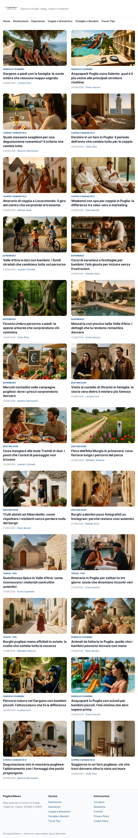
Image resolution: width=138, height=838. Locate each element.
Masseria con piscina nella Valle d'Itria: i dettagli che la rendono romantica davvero (101, 328)
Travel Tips (108, 21)
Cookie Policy (101, 820)
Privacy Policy (101, 816)
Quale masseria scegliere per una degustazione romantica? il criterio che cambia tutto (33, 141)
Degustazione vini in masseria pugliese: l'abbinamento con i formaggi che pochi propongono (33, 769)
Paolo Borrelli (92, 210)
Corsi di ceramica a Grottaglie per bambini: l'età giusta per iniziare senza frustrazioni (100, 264)
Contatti (98, 811)
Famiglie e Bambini (86, 21)
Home (6, 21)
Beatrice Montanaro (28, 150)
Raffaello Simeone (95, 460)
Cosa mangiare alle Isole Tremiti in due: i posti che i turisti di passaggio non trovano (34, 455)
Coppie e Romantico (60, 21)
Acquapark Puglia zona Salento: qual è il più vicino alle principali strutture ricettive (102, 78)
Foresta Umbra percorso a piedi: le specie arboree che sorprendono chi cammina (31, 328)
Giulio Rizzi (91, 146)
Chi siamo (99, 802)
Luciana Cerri (24, 83)
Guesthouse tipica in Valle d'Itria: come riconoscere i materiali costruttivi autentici (33, 582)
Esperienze (38, 21)
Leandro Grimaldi (26, 269)
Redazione (99, 806)
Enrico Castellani (25, 591)
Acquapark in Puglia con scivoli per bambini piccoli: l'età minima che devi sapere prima (99, 705)
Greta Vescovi (93, 87)
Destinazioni (20, 21)
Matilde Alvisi (24, 210)
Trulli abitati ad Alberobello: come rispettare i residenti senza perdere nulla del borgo (34, 519)
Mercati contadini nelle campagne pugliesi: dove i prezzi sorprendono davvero (30, 391)
